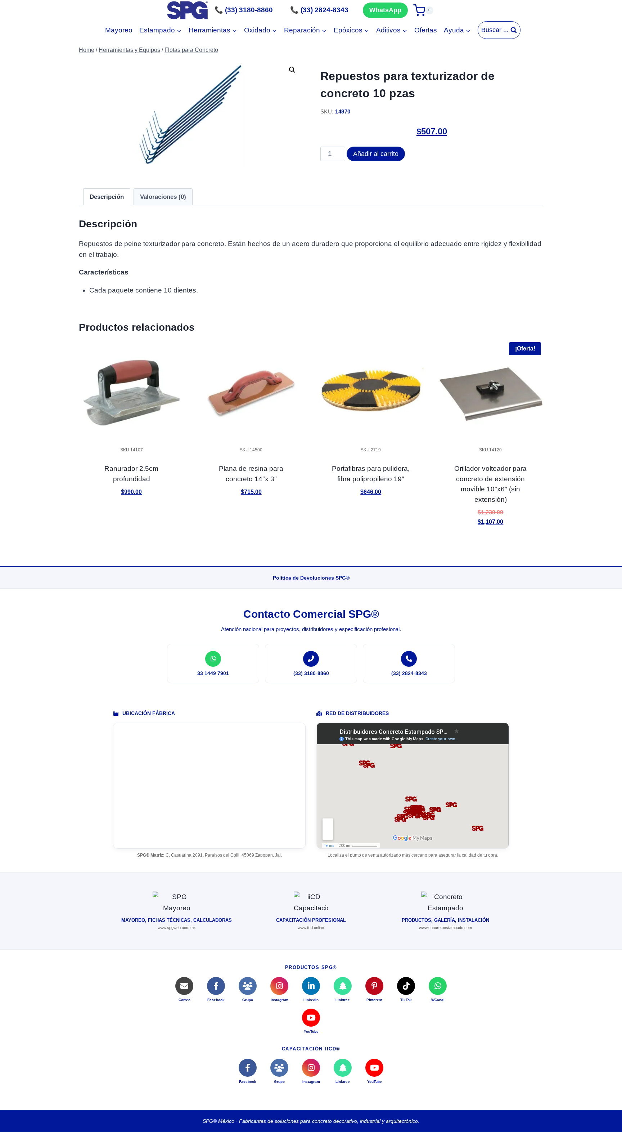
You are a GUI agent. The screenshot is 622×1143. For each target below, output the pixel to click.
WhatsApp (385, 10)
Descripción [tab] (107, 196)
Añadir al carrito (375, 153)
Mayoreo (118, 30)
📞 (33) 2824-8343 (319, 10)
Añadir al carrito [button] (131, 513)
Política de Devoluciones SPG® (311, 578)
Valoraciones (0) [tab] (163, 196)
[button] (292, 69)
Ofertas (425, 30)
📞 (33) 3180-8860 (244, 10)
